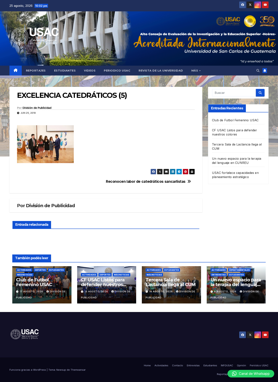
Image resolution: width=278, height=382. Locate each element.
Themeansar (78, 369)
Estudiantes (65, 70)
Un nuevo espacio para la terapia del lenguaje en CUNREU (235, 284)
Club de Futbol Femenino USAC (235, 120)
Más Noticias (24, 275)
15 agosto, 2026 (97, 291)
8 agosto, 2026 (225, 291)
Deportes (40, 270)
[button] (257, 70)
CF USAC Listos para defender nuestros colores (103, 284)
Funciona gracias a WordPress (28, 369)
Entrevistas (219, 275)
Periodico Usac (117, 70)
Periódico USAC (259, 365)
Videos (90, 70)
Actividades (24, 270)
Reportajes (36, 70)
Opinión (241, 365)
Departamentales (239, 270)
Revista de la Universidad (161, 70)
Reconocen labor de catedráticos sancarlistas (146, 181)
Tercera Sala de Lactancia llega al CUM (171, 282)
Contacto (177, 365)
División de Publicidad (37, 108)
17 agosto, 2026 (32, 291)
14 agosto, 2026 (161, 291)
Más (195, 70)
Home (147, 365)
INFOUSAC (227, 365)
